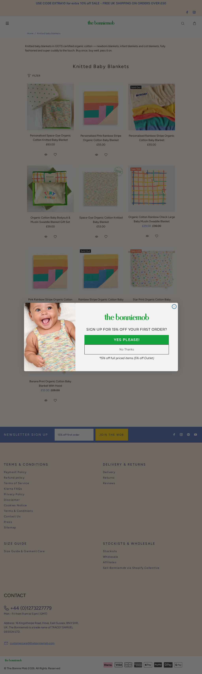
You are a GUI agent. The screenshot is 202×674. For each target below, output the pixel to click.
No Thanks (126, 349)
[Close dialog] (174, 306)
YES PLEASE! (126, 340)
